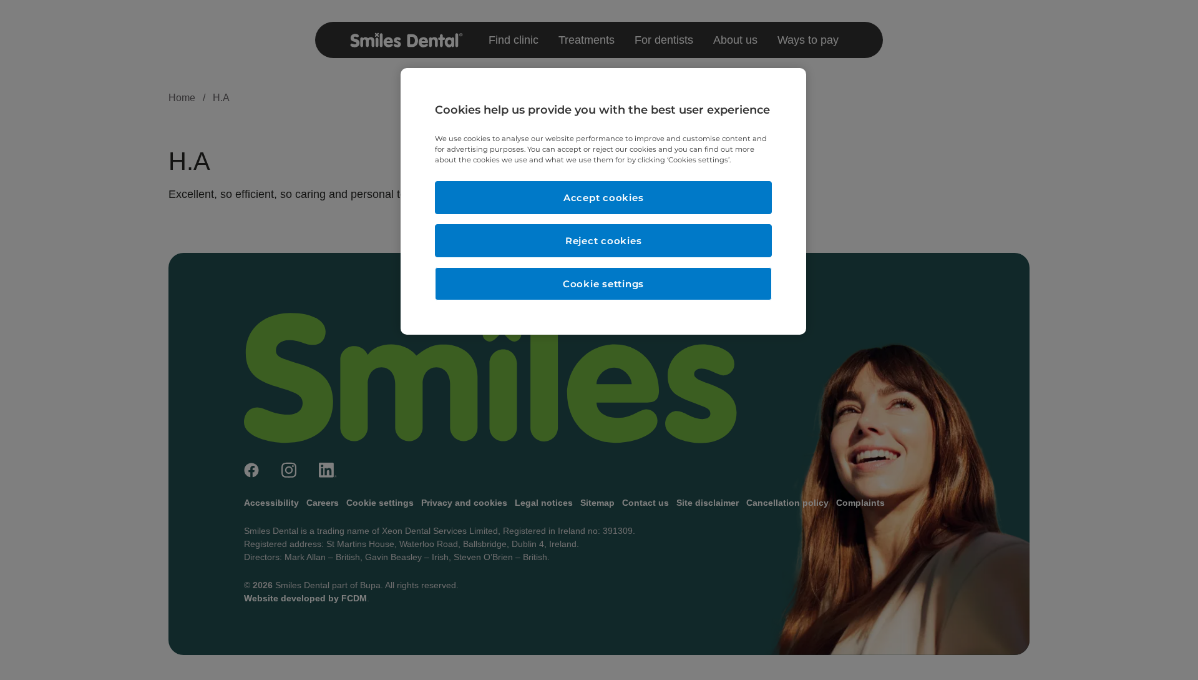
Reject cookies (603, 241)
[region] (603, 201)
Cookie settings (603, 284)
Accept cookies (603, 198)
